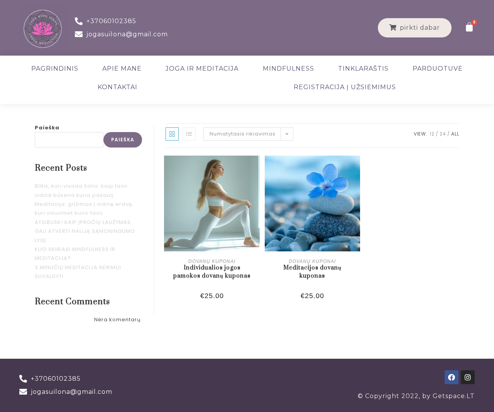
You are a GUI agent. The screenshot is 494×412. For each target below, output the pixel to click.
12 (432, 134)
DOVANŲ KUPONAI (211, 261)
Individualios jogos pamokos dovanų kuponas (211, 272)
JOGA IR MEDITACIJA (202, 68)
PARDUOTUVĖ (438, 68)
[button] (415, 27)
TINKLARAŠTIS (363, 68)
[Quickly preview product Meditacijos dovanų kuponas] (356, 169)
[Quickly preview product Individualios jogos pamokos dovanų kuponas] (256, 169)
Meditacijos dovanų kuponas (312, 272)
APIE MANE (122, 68)
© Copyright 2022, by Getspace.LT (416, 396)
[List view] (189, 134)
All (455, 134)
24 (443, 134)
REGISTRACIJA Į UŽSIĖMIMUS (345, 87)
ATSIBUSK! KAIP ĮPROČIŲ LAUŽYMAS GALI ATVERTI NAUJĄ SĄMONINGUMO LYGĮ (85, 231)
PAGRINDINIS (54, 68)
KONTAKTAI (117, 87)
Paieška (47, 127)
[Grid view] (172, 134)
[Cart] (469, 27)
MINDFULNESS (288, 68)
